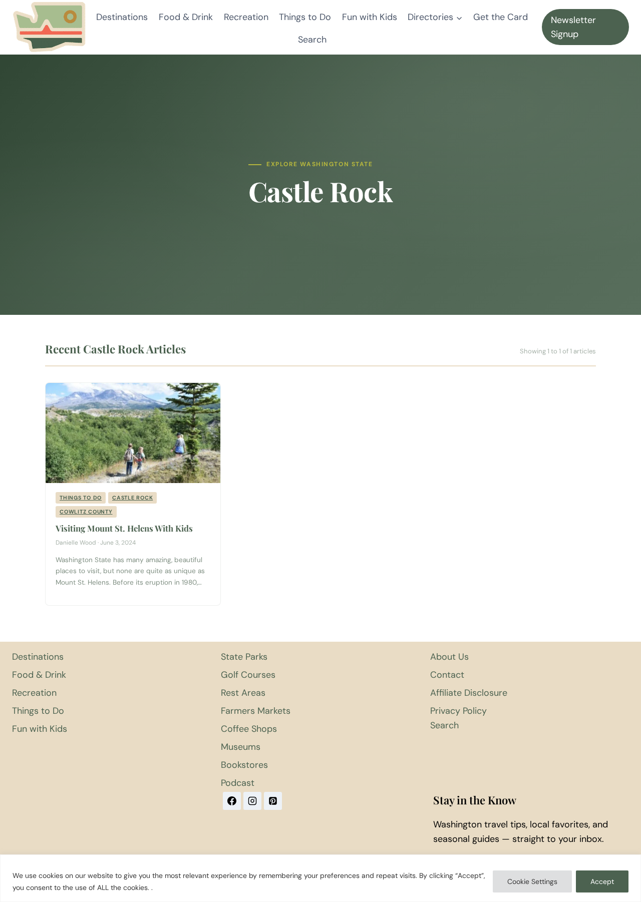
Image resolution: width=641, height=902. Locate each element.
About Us (449, 657)
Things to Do (305, 17)
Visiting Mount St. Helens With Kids (124, 528)
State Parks (244, 657)
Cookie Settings (532, 881)
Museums (240, 747)
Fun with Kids (369, 17)
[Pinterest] (273, 801)
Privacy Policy (458, 711)
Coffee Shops (249, 729)
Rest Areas (243, 693)
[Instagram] (252, 801)
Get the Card (500, 17)
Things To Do (81, 497)
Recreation (246, 17)
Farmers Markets (255, 711)
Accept (602, 881)
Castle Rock (132, 497)
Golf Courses (248, 675)
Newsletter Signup (573, 27)
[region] (320, 878)
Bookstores (244, 765)
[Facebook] (232, 801)
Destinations (122, 17)
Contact (447, 675)
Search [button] (312, 40)
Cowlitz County (86, 511)
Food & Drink (186, 17)
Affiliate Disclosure (468, 693)
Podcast (237, 783)
